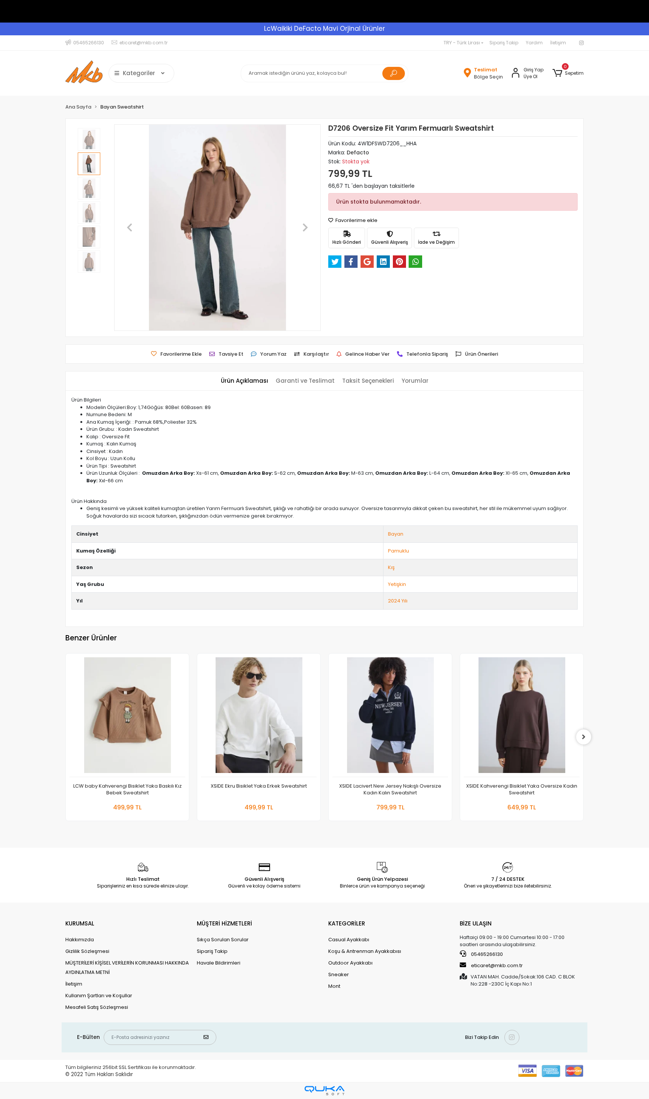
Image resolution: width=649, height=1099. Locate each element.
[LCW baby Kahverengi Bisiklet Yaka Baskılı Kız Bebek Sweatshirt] (127, 717)
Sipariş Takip (503, 42)
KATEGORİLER (346, 923)
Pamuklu (398, 550)
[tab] (244, 381)
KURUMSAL (79, 923)
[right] (583, 737)
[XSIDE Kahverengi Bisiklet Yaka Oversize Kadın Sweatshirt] (522, 717)
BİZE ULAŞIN (476, 923)
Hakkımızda (79, 939)
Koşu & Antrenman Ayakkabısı (364, 951)
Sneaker (338, 974)
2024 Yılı (398, 600)
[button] (568, 73)
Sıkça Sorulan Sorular (223, 939)
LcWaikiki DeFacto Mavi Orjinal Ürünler (324, 28)
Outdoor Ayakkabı (350, 962)
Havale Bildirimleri (218, 962)
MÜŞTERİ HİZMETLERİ (224, 923)
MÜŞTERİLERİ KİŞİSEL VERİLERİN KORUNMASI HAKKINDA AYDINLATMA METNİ (127, 967)
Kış (391, 567)
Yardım (534, 42)
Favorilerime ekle (355, 220)
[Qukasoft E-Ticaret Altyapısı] (324, 1090)
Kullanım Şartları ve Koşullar (98, 995)
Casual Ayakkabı (348, 939)
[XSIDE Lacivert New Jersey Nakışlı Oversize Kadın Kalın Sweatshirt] (390, 717)
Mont (334, 986)
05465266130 (486, 954)
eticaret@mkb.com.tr (496, 965)
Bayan (395, 533)
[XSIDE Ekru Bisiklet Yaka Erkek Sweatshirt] (259, 717)
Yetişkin (397, 584)
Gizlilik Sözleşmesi (87, 951)
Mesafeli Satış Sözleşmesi (96, 1007)
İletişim (558, 42)
